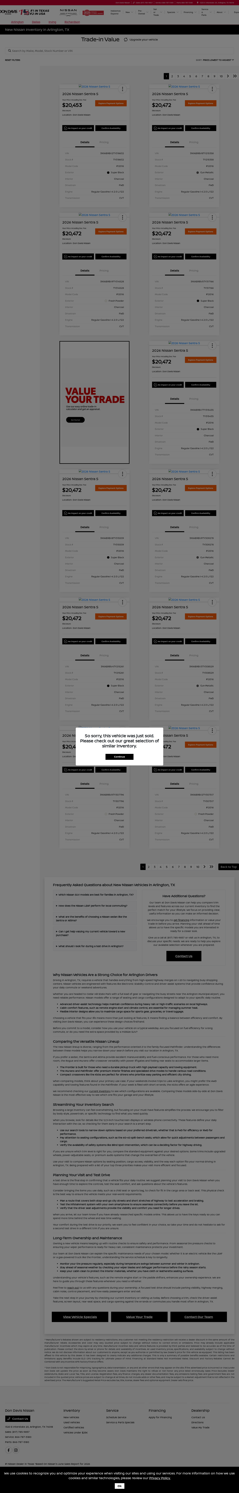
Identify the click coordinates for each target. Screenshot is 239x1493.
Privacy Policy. (160, 1478)
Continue (119, 756)
